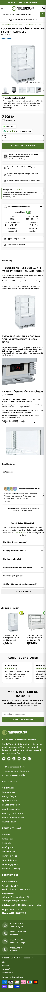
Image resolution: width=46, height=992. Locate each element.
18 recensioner (27, 510)
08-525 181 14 (12, 886)
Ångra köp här (9, 822)
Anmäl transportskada (13, 817)
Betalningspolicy (10, 864)
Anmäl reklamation (11, 809)
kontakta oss (20, 533)
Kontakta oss (8, 792)
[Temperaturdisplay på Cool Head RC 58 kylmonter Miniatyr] (40, 90)
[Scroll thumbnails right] (43, 90)
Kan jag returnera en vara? (15, 550)
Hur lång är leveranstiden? (15, 542)
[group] (23, 630)
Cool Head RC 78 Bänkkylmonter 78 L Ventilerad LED (12, 637)
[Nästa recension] (43, 193)
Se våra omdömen (11, 805)
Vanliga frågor (9, 796)
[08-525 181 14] (23, 19)
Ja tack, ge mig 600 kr (23, 719)
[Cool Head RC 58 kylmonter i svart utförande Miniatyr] (14, 90)
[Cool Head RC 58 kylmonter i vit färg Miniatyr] (5, 90)
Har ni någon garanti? (13, 576)
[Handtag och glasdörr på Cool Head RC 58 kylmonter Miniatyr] (23, 90)
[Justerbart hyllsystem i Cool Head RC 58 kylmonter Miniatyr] (31, 90)
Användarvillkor (9, 856)
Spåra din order (9, 800)
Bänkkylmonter (35, 25)
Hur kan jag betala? (12, 559)
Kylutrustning (11, 25)
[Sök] (42, 14)
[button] (8, 120)
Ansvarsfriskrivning (11, 868)
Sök (3, 962)
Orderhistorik (7, 973)
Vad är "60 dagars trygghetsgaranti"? (20, 584)
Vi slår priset (8, 847)
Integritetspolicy (10, 860)
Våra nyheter (8, 788)
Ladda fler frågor (23, 592)
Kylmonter (23, 25)
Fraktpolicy (7, 843)
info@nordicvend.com (19, 889)
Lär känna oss (8, 851)
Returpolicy (7, 839)
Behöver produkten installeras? (17, 567)
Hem (3, 25)
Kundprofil (6, 969)
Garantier (6, 834)
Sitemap (5, 966)
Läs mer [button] (7, 502)
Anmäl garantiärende (12, 813)
